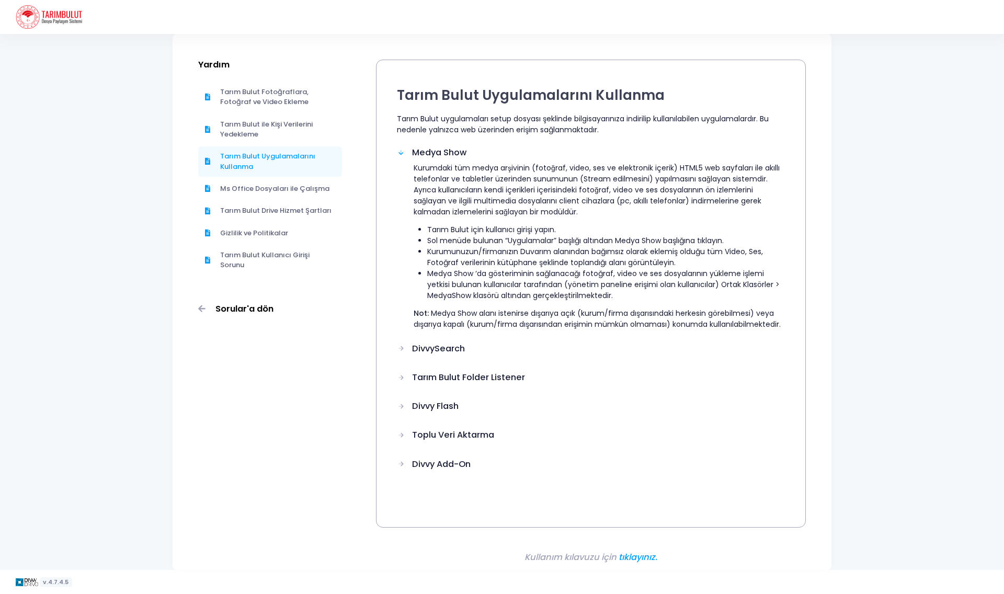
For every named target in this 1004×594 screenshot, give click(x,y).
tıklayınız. (638, 557)
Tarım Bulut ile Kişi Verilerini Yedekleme (266, 129)
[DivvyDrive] (49, 17)
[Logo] (28, 582)
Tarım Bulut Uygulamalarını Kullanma (267, 161)
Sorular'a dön (244, 309)
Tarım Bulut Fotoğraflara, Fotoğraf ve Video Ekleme (264, 97)
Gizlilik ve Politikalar (254, 233)
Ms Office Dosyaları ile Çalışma (274, 188)
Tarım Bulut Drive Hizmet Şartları (276, 210)
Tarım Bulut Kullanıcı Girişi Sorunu (265, 260)
